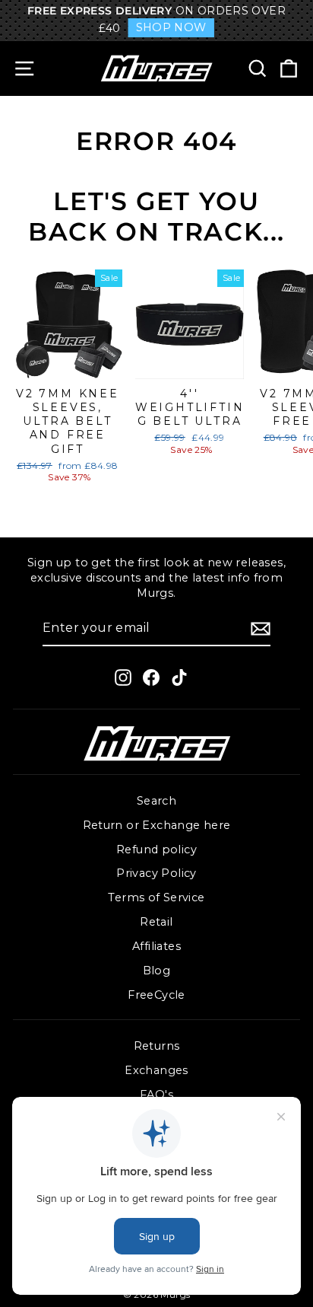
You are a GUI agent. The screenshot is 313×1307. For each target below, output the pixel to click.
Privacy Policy (156, 873)
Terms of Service (156, 897)
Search (156, 801)
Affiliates (156, 946)
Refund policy (156, 849)
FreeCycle (156, 995)
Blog (157, 970)
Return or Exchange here (157, 825)
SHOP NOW (171, 27)
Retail (156, 922)
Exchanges (156, 1070)
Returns (157, 1046)
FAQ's (156, 1094)
